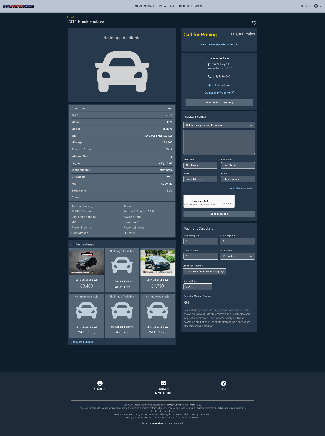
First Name (188, 159)
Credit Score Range (193, 265)
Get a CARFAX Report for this (219, 44)
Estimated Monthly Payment (197, 296)
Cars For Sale (145, 6)
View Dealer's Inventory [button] (219, 102)
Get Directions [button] (220, 85)
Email (186, 173)
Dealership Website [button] (218, 92)
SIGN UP (306, 6)
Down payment (227, 235)
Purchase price (191, 235)
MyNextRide (156, 423)
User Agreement (176, 404)
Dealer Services (190, 6)
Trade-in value (190, 250)
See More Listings (82, 341)
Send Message (219, 214)
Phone (224, 173)
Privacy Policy (195, 404)
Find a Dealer (166, 6)
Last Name (226, 159)
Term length (226, 250)
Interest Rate (190, 281)
